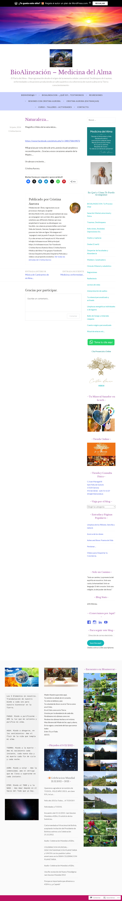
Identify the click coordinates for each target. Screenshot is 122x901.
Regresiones (95, 95)
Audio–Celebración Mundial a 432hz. (59, 841)
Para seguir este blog (101, 630)
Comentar (73, 316)
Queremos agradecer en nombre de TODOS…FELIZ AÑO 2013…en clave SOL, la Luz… (59, 791)
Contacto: (83, 107)
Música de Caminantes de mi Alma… (37, 274)
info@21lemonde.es (95, 494)
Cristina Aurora (14, 131)
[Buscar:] (101, 120)
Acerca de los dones (95, 534)
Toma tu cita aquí (103, 342)
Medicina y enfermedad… (72, 273)
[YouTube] (106, 622)
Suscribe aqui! (95, 643)
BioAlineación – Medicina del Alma (61, 72)
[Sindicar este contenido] (49, 778)
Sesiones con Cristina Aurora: (44, 101)
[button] (94, 680)
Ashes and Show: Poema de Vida (100, 540)
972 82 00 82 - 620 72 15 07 (98, 491)
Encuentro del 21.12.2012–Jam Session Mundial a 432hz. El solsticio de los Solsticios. (60, 816)
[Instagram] (95, 622)
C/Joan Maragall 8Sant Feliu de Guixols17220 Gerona (95, 484)
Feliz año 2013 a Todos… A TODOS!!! (59, 800)
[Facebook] (89, 622)
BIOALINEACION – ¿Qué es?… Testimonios (63, 95)
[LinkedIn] (100, 622)
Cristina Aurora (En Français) (82, 101)
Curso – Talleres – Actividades (55, 107)
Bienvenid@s (28, 95)
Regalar (100, 3)
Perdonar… (91, 546)
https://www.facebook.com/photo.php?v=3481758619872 (52, 141)
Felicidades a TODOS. (53, 807)
